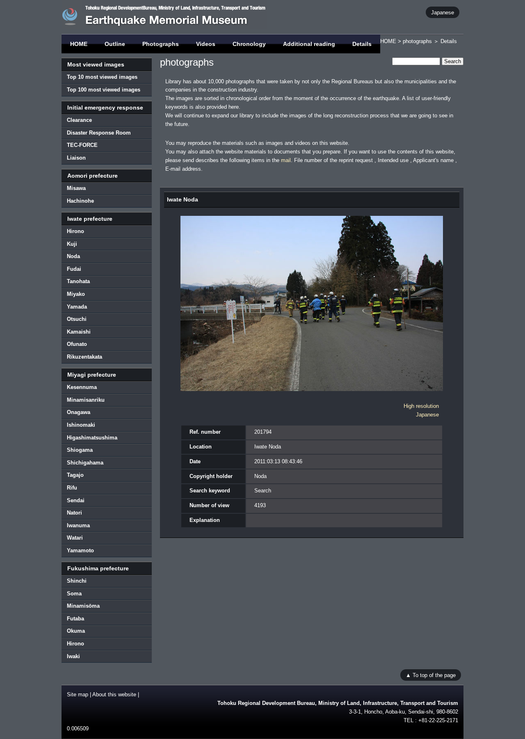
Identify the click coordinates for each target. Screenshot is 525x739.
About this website (114, 694)
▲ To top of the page (431, 675)
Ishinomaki (81, 425)
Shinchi (77, 581)
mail (286, 160)
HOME (78, 44)
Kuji (72, 244)
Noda (73, 256)
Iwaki (73, 656)
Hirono (75, 231)
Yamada (77, 307)
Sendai (75, 500)
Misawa (76, 188)
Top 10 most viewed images (102, 77)
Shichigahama (85, 463)
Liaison (76, 158)
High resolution (421, 406)
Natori (74, 513)
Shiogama (80, 450)
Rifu (72, 488)
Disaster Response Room (99, 133)
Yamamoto (80, 550)
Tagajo (75, 475)
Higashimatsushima (92, 438)
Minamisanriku (86, 400)
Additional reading (309, 44)
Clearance (79, 120)
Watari (75, 538)
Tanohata (78, 281)
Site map (77, 694)
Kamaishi (79, 332)
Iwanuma (78, 525)
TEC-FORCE (82, 145)
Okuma (76, 631)
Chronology (249, 44)
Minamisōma (83, 606)
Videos (205, 44)
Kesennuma (82, 387)
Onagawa (78, 412)
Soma (74, 593)
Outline (115, 44)
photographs (417, 41)
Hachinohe (80, 201)
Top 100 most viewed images (103, 90)
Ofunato (77, 344)
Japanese (442, 12)
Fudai (74, 269)
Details (362, 44)
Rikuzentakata (84, 357)
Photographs (160, 44)
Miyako (76, 294)
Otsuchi (77, 319)
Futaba (75, 618)
